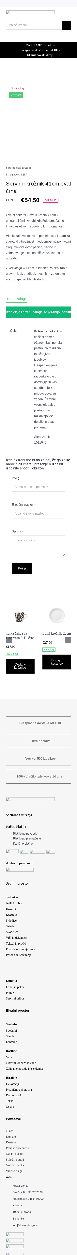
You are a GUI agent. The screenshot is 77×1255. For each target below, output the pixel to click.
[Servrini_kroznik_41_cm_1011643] (38, 114)
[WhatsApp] (37, 155)
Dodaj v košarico (20, 666)
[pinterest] (56, 3)
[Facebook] (13, 155)
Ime (15, 478)
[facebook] (43, 3)
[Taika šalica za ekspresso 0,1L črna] (20, 602)
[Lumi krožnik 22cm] (56, 602)
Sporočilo (18, 531)
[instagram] (50, 3)
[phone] (70, 3)
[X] (21, 155)
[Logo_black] (30, 12)
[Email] (62, 155)
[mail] (63, 3)
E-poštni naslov (24, 504)
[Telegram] (46, 155)
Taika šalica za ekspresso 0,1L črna (20, 635)
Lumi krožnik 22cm (56, 633)
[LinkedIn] (29, 155)
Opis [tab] (13, 330)
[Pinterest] (54, 155)
